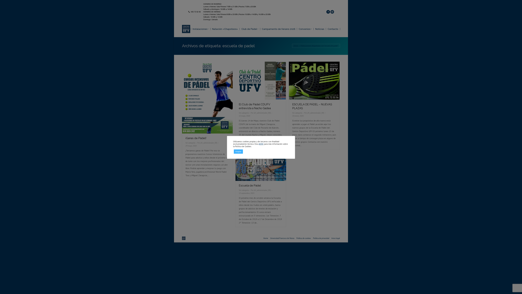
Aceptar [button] (238, 151)
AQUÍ (261, 144)
